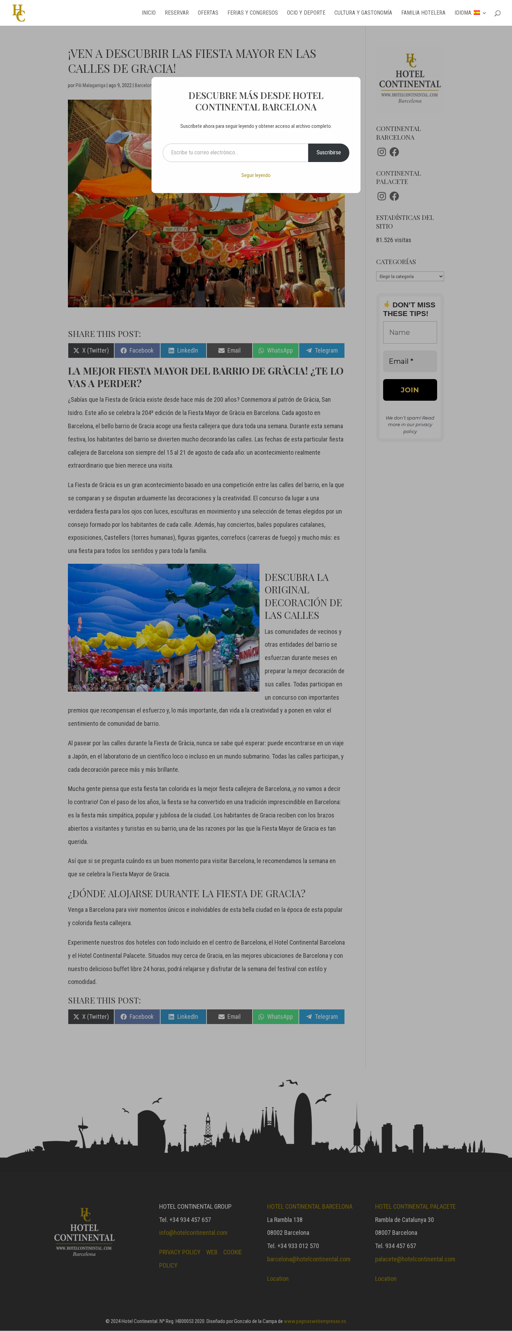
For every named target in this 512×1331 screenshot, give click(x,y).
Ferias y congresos (252, 13)
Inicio (149, 13)
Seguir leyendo (256, 175)
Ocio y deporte (306, 13)
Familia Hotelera (423, 13)
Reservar (177, 13)
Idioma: (464, 13)
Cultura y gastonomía (363, 13)
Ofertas (208, 13)
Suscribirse (329, 152)
